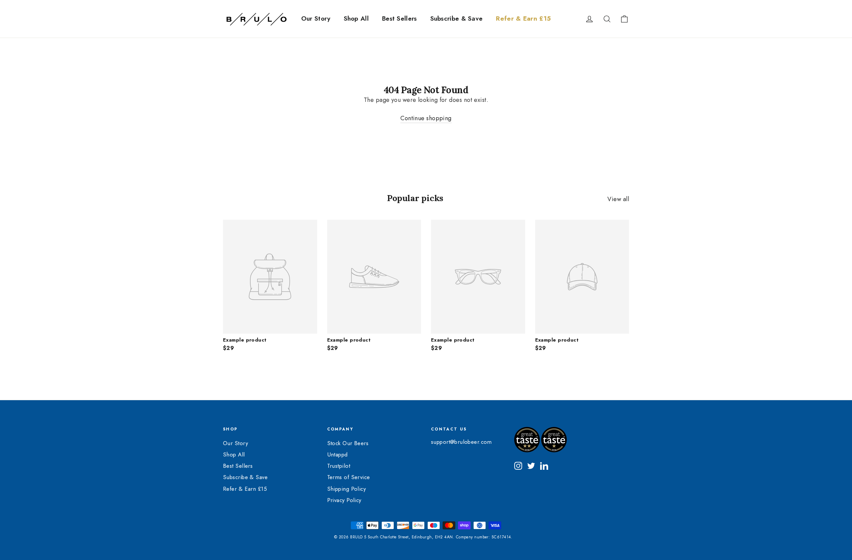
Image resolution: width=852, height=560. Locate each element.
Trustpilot (338, 466)
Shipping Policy (346, 489)
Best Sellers (399, 18)
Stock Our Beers (348, 443)
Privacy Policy (344, 500)
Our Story (315, 18)
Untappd (337, 454)
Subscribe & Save (456, 18)
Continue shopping (426, 118)
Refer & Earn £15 (523, 18)
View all (618, 199)
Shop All (356, 18)
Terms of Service (348, 477)
